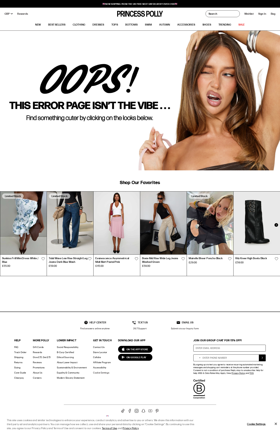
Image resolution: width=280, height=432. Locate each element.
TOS (252, 373)
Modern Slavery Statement (71, 377)
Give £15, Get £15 (42, 357)
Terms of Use (109, 428)
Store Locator (100, 352)
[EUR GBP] (9, 13)
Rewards (37, 352)
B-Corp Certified (65, 352)
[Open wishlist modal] (43, 258)
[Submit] (262, 357)
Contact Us (99, 347)
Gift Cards (38, 347)
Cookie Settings (101, 372)
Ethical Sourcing (65, 357)
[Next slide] (276, 225)
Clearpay (19, 377)
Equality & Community (68, 372)
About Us (37, 372)
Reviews (37, 362)
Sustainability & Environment (72, 367)
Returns (18, 362)
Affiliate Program (102, 362)
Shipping (18, 357)
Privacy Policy (238, 373)
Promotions (39, 367)
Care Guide (20, 372)
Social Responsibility (67, 347)
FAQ (16, 347)
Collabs (97, 357)
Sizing (17, 367)
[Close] (276, 424)
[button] (273, 13)
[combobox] (198, 358)
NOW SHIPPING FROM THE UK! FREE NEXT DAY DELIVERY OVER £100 (139, 4)
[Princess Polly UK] (140, 13)
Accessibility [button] (99, 367)
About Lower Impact (67, 362)
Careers (37, 377)
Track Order (20, 352)
